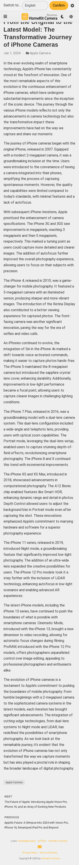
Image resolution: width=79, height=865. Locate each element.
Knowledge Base (26, 841)
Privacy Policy (29, 852)
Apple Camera (40, 53)
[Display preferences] (62, 16)
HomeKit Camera (57, 841)
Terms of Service (48, 852)
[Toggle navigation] (5, 16)
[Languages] (71, 16)
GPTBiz (42, 841)
